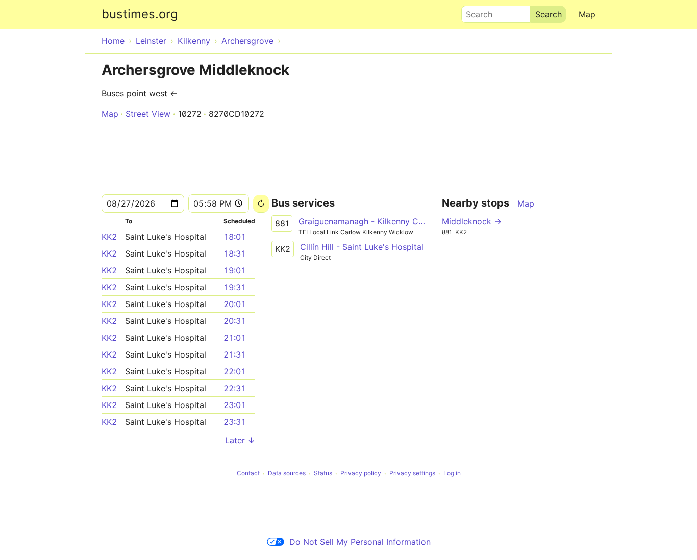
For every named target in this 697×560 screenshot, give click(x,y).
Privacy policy (360, 473)
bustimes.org (140, 14)
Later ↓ (240, 440)
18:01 (234, 237)
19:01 (234, 270)
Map (587, 14)
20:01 (234, 304)
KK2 (109, 237)
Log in (452, 473)
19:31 (234, 287)
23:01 (234, 405)
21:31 (234, 354)
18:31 (234, 253)
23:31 (234, 422)
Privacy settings (412, 473)
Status (323, 473)
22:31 (234, 388)
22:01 (234, 371)
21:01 (234, 338)
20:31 (234, 321)
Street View (148, 114)
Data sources (287, 473)
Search (474, 12)
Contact (248, 473)
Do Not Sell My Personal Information (360, 542)
